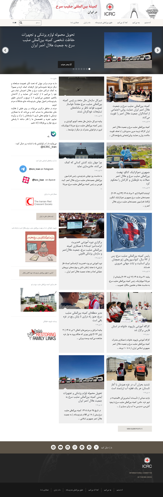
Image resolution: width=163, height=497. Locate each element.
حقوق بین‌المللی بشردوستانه (103, 23)
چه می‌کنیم (136, 23)
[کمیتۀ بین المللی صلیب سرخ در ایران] (81, 9)
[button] (89, 70)
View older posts (134, 429)
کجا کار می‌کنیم (122, 23)
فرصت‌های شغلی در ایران (46, 216)
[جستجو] (21, 22)
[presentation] (158, 50)
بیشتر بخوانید (65, 64)
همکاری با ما (75, 23)
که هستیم (148, 23)
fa (14, 23)
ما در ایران (87, 23)
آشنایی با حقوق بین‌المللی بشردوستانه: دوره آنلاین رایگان (38, 273)
